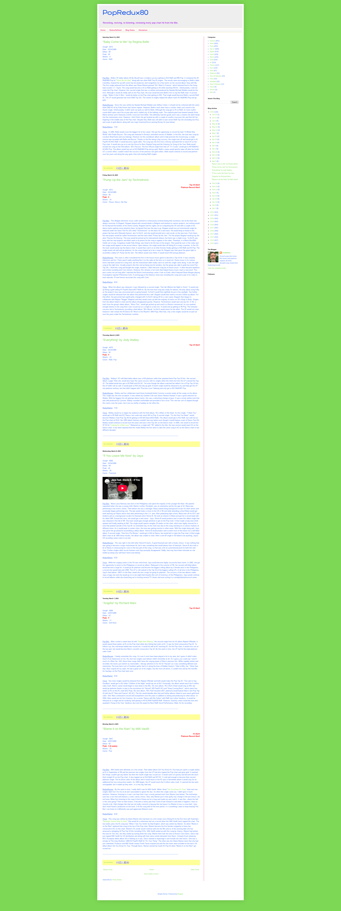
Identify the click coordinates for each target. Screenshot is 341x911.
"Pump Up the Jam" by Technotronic (126, 179)
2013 (212, 240)
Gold (211, 60)
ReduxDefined (115, 30)
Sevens (212, 41)
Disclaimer (143, 30)
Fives (212, 46)
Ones (212, 79)
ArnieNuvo (226, 253)
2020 (212, 218)
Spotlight (213, 81)
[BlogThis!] (120, 168)
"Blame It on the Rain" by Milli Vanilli (126, 728)
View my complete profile (217, 268)
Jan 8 (214, 205)
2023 (212, 112)
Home (102, 30)
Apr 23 (214, 139)
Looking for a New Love (120, 425)
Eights (212, 52)
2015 (212, 234)
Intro (211, 92)
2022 (212, 212)
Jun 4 (214, 121)
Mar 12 (215, 158)
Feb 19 (215, 186)
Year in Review (215, 84)
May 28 (215, 124)
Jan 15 (214, 202)
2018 (212, 225)
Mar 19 (215, 155)
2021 (212, 215)
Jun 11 (214, 118)
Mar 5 (214, 161)
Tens (211, 68)
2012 (212, 243)
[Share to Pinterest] (127, 168)
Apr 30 (214, 136)
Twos (212, 71)
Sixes (212, 43)
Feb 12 (215, 190)
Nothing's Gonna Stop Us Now (114, 821)
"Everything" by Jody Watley (121, 340)
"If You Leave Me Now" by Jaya (123, 455)
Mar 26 (215, 152)
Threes (212, 65)
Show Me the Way (124, 80)
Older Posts (195, 870)
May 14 (215, 130)
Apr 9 (214, 146)
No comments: (108, 168)
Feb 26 (215, 183)
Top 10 (212, 49)
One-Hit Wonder (216, 76)
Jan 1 (214, 208)
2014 (212, 237)
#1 (211, 62)
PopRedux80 (125, 12)
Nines (212, 57)
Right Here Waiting (145, 642)
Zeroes (212, 90)
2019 (212, 221)
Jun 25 (214, 115)
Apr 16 (214, 142)
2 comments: (108, 328)
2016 (212, 231)
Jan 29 (214, 196)
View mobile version (151, 874)
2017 (212, 228)
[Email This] (117, 168)
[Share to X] (122, 168)
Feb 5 (214, 193)
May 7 (214, 133)
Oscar (212, 87)
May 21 (215, 127)
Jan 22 (214, 199)
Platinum (213, 73)
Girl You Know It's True (176, 789)
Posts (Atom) (117, 880)
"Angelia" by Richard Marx (119, 603)
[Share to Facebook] (125, 168)
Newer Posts (107, 870)
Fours (212, 54)
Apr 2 (214, 149)
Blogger (180, 894)
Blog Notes (130, 30)
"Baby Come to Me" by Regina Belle (126, 41)
